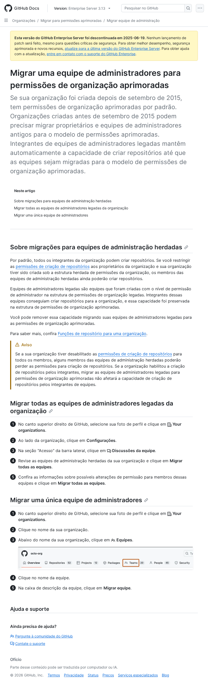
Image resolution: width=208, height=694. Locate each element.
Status (93, 675)
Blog (165, 675)
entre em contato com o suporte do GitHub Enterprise (91, 54)
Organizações (23, 20)
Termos (54, 675)
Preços (108, 675)
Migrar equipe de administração (133, 20)
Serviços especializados (138, 675)
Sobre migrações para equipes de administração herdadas (96, 247)
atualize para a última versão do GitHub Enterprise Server (112, 48)
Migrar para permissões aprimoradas (71, 20)
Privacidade (74, 675)
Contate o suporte (30, 643)
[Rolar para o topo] (197, 683)
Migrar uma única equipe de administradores (76, 500)
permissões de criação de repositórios (53, 266)
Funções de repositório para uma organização (102, 333)
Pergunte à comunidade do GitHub (44, 636)
